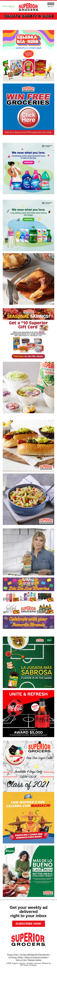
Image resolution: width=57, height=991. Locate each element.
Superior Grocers (29, 6)
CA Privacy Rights (15, 957)
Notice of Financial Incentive (36, 957)
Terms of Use (21, 960)
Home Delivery (8, 5)
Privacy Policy (13, 955)
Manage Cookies (34, 960)
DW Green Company (28, 965)
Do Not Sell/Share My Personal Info (34, 955)
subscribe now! (29, 923)
